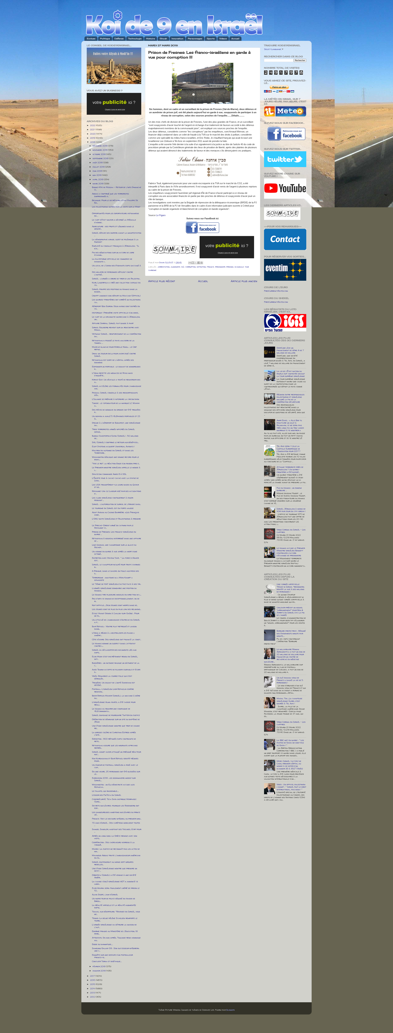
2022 (93, 125)
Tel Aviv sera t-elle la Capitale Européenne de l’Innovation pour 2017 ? (288, 448)
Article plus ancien (244, 281)
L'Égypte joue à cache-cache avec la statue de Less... (115, 479)
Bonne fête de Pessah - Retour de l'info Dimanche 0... (116, 188)
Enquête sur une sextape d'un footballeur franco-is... (112, 956)
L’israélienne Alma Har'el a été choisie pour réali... (113, 703)
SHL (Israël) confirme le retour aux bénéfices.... (115, 442)
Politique (105, 38)
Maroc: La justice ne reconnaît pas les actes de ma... (116, 850)
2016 (93, 980)
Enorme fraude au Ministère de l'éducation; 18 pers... (115, 932)
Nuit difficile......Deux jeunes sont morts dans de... (115, 605)
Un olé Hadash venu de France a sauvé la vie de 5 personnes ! (290, 680)
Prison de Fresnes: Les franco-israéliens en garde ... (114, 533)
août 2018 (98, 162)
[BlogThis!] (192, 262)
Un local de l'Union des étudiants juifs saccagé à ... (116, 266)
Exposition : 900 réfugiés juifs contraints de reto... (114, 740)
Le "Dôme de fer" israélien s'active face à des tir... (116, 584)
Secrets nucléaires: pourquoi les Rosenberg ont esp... (115, 806)
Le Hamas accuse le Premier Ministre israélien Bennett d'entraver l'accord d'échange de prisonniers (291, 552)
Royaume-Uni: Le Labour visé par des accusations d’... (116, 492)
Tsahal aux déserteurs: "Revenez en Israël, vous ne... (116, 912)
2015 (93, 984)
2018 (93, 142)
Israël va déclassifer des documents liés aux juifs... (114, 651)
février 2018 (99, 966)
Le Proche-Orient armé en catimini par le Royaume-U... (112, 526)
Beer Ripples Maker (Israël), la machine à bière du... (116, 696)
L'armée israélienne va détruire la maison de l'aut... (114, 925)
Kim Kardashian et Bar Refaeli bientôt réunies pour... (115, 759)
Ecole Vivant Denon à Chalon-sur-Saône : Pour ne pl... (115, 614)
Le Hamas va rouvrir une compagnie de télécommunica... (111, 710)
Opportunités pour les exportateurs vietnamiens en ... (115, 214)
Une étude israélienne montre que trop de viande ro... (116, 727)
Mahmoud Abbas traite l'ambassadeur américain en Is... (116, 856)
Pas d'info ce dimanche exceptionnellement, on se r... (115, 599)
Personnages (195, 38)
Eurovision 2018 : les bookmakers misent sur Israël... (114, 779)
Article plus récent (161, 281)
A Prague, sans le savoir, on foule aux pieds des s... (115, 572)
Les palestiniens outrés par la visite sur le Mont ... (116, 208)
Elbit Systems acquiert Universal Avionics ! (113, 446)
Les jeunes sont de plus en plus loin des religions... (116, 609)
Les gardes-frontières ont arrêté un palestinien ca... (116, 300)
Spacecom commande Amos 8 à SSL (109, 474)
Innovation (177, 38)
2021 (92, 129)
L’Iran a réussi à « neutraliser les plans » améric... (113, 634)
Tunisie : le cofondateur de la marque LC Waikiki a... (116, 404)
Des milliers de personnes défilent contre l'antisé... (112, 273)
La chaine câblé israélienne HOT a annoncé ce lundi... (115, 882)
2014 (92, 988)
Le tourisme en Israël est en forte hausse (113, 508)
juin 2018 (98, 171)
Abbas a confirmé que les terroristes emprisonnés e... (110, 194)
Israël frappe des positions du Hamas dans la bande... (114, 290)
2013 (92, 992)
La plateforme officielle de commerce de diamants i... (112, 260)
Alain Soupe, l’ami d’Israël (105, 894)
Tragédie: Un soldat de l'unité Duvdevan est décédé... (113, 683)
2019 (93, 138)
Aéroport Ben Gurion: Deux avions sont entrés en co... (116, 307)
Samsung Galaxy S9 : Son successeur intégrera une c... (115, 949)
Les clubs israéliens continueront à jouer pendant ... (112, 499)
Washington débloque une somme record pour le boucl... (115, 458)
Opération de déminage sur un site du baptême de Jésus (116, 720)
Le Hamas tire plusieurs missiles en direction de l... (116, 594)
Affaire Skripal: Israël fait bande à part (113, 323)
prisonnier (220, 266)
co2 (182, 266)
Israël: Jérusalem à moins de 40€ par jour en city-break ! (291, 510)
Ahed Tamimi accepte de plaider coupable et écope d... (116, 670)
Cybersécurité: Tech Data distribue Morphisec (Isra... (114, 800)
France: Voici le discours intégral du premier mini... (116, 818)
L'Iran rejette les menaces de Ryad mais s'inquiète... (112, 374)
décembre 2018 (100, 145)
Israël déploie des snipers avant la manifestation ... (116, 234)
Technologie (135, 38)
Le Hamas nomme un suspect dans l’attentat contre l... (113, 644)
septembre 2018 (101, 158)
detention (201, 266)
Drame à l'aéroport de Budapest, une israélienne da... (116, 424)
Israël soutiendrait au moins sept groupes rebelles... (112, 863)
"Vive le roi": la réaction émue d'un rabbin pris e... (116, 463)
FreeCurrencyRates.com (276, 290)
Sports (211, 38)
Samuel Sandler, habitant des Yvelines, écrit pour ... (116, 830)
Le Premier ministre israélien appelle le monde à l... (116, 468)
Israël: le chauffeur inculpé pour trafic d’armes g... (116, 565)
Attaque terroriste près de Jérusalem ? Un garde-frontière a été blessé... (290, 469)
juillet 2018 (99, 166)
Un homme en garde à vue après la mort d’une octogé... (114, 552)
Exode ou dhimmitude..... (102, 944)
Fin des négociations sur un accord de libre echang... (113, 253)
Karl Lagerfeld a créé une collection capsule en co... (116, 283)
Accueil (235, 38)
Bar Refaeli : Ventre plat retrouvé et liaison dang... (114, 627)
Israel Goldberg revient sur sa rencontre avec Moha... (115, 328)
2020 (93, 133)
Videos (223, 38)
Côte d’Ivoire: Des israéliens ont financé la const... (116, 639)
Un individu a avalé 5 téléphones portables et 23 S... (116, 417)
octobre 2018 (99, 154)
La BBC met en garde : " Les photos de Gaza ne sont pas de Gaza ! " (290, 742)
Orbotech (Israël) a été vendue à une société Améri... (114, 876)
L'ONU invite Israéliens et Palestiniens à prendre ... (116, 520)
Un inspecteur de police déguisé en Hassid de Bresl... (113, 899)
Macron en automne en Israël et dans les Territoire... (113, 451)
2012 (92, 996)
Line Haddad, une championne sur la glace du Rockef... (114, 546)
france (210, 266)
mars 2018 (98, 183)
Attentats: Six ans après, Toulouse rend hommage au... (116, 938)
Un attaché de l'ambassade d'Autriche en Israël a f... (116, 621)
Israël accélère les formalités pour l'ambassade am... (116, 387)
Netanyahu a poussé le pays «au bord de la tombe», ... (113, 341)
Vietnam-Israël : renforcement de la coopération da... (116, 335)
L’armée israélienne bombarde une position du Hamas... (114, 589)
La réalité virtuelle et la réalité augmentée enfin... (114, 906)
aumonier (175, 266)
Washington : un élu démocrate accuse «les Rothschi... (113, 785)
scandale (239, 266)
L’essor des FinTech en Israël (106, 795)
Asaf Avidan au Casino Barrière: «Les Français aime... (115, 513)
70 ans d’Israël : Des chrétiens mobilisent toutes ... (116, 824)
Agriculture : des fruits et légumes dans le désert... (113, 227)
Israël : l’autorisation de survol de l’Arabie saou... (116, 504)
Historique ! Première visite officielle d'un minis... (115, 312)
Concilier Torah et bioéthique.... (107, 961)
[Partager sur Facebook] (198, 262)
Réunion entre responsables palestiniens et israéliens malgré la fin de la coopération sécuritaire (290, 398)
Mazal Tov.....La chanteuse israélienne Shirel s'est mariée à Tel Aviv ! (289, 701)
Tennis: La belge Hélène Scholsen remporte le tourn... (114, 919)
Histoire (150, 38)
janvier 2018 (99, 970)
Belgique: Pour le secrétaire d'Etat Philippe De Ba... (115, 201)
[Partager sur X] (195, 262)
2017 (92, 975)
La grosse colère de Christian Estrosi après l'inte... (114, 733)
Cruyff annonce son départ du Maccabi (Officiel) (116, 295)
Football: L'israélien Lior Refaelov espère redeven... (113, 690)
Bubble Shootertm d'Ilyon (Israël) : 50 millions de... (115, 437)
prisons (229, 266)
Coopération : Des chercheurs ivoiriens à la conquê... (113, 843)
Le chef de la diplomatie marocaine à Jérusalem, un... (116, 318)
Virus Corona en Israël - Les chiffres (291, 530)
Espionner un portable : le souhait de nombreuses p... (116, 367)
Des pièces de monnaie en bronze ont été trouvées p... (116, 411)
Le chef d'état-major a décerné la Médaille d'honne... (114, 221)
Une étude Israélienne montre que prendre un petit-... (114, 869)
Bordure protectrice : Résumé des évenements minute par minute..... (291, 633)
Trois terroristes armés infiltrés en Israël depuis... (113, 430)
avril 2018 (98, 179)
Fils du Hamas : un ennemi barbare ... (289, 489)
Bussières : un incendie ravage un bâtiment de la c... (115, 664)
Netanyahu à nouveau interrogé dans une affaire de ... (116, 539)
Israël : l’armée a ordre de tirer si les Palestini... (116, 278)
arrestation (164, 266)
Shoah (163, 38)
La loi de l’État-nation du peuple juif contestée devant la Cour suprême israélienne (291, 373)
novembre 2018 (100, 149)
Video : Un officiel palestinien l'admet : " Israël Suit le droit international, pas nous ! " (291, 787)
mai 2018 (97, 175)
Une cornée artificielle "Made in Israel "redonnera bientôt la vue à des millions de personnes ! (290, 588)
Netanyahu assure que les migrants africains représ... (115, 746)
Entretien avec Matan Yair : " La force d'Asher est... (115, 559)
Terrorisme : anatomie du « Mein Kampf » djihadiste (112, 578)
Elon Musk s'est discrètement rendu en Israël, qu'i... (115, 657)
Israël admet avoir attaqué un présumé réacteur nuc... (116, 753)
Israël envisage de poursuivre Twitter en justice (116, 715)
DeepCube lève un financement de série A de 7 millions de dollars (290, 350)
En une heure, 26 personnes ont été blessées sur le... (116, 772)
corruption (190, 266)
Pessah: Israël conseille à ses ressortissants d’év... (115, 393)
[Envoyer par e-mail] (189, 262)
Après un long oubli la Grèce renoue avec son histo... (114, 837)
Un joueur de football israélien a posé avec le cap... (115, 766)
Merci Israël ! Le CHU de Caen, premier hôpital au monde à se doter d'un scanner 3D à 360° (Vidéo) (290, 765)
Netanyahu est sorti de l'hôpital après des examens (113, 361)
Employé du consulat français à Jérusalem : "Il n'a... (115, 247)
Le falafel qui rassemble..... (105, 791)
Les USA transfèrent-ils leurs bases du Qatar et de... (115, 485)
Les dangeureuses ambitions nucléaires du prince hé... (116, 813)
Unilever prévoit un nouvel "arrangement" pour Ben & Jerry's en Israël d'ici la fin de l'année (290, 611)
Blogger (230, 1009)
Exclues (91, 38)
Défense (119, 38)
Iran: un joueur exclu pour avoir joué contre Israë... (114, 354)
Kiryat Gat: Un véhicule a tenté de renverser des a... (116, 380)
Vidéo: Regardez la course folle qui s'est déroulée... (112, 677)
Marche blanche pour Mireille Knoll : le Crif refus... (114, 348)
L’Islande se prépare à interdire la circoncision (115, 399)
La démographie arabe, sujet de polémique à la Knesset (115, 240)
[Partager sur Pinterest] (201, 262)
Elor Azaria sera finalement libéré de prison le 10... (116, 889)
